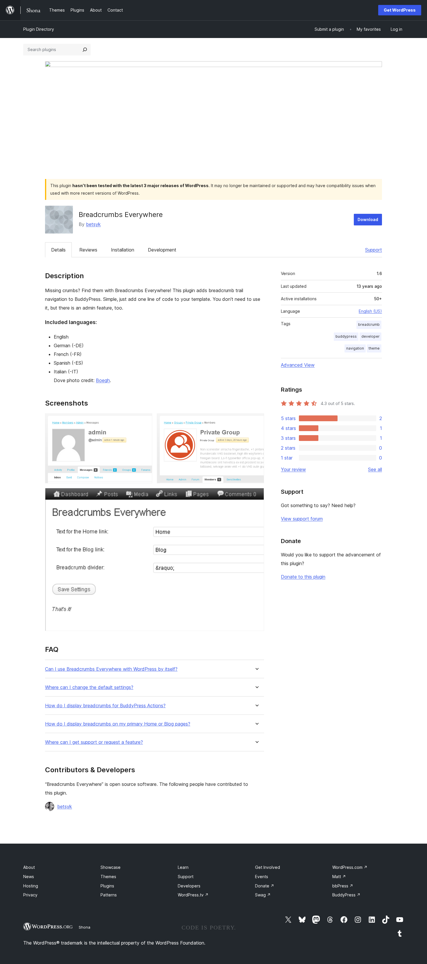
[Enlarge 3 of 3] (256, 496)
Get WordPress (400, 10)
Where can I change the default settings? (89, 687)
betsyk (93, 224)
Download (368, 219)
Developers (189, 885)
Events (261, 876)
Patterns (109, 894)
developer (370, 336)
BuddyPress (346, 894)
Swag (263, 894)
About (29, 867)
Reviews (88, 250)
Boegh (103, 380)
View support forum (302, 519)
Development (162, 250)
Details (58, 250)
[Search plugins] (85, 49)
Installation (122, 250)
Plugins (107, 885)
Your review (293, 469)
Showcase (111, 867)
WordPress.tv (193, 894)
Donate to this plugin (303, 577)
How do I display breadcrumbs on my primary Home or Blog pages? (117, 724)
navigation (355, 348)
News (28, 876)
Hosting (30, 885)
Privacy (30, 894)
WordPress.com (349, 867)
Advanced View (298, 365)
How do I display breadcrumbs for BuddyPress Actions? (105, 705)
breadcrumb (369, 324)
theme (374, 348)
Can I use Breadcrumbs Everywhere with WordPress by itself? (111, 669)
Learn (183, 867)
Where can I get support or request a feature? (94, 742)
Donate (264, 885)
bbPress (342, 885)
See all (375, 469)
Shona (84, 927)
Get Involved (267, 867)
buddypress (346, 336)
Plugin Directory (38, 29)
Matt (339, 876)
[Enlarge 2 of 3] (256, 421)
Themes (108, 876)
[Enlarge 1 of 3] (144, 421)
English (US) (370, 311)
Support (373, 250)
